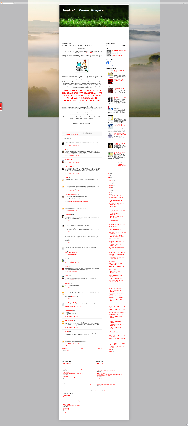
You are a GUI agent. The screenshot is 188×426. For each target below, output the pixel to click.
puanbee (67, 331)
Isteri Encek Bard (68, 159)
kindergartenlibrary (69, 310)
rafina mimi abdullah (69, 320)
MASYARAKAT (75, 134)
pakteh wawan (68, 214)
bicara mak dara (68, 206)
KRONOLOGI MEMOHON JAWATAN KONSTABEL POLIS (120, 134)
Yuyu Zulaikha (100, 378)
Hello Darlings (99, 379)
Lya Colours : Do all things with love (70, 368)
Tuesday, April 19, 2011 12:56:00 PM (72, 220)
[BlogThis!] (87, 133)
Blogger (104, 390)
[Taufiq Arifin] (107, 63)
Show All (91, 384)
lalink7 (66, 266)
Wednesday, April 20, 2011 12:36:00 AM (73, 306)
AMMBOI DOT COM (101, 373)
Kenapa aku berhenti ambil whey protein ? (104, 364)
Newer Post (64, 348)
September (111, 185)
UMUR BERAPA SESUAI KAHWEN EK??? (117, 312)
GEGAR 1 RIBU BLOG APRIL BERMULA (117, 338)
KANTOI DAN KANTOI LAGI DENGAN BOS (117, 224)
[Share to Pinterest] (91, 133)
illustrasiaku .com (100, 383)
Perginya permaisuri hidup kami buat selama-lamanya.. (73, 369)
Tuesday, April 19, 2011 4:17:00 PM (72, 279)
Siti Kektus (65, 376)
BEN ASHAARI (100, 363)
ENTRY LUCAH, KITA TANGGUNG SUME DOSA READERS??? (117, 220)
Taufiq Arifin (108, 61)
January (110, 353)
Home (82, 348)
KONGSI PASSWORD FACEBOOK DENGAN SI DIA (119, 125)
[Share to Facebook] (90, 133)
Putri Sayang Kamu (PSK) (70, 302)
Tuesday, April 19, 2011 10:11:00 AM (72, 181)
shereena (67, 339)
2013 (109, 175)
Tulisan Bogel (66, 380)
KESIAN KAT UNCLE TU (113, 239)
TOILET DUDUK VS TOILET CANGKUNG (117, 266)
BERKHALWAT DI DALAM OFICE (115, 274)
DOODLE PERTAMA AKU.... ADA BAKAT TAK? (119, 153)
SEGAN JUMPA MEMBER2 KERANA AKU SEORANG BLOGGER (117, 214)
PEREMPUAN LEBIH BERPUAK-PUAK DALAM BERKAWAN (116, 347)
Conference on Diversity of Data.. (69, 364)
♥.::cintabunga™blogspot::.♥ (71, 194)
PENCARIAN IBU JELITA (114, 267)
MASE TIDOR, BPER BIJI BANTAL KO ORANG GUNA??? (116, 264)
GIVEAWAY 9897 (112, 261)
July (110, 189)
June (110, 190)
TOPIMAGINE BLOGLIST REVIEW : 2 (116, 304)
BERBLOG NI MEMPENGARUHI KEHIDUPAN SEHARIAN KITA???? (116, 236)
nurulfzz (66, 246)
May (110, 192)
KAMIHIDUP (67, 283)
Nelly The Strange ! (67, 363)
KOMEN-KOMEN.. (68, 166)
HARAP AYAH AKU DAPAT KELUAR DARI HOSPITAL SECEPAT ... (117, 281)
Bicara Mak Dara (66, 404)
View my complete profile (117, 55)
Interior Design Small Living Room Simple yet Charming (73, 373)
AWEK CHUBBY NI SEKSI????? (115, 238)
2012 (109, 177)
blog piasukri (66, 408)
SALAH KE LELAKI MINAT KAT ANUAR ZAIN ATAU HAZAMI (116, 258)
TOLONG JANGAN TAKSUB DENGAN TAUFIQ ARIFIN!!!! (116, 217)
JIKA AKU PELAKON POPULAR (115, 288)
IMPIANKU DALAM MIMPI (114, 341)
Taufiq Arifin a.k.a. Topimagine (119, 50)
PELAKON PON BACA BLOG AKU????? (117, 230)
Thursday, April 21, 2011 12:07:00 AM (72, 343)
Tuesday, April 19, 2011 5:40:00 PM (72, 287)
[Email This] (86, 133)
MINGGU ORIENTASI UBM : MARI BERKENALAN (115, 276)
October (110, 183)
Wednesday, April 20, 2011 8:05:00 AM (72, 327)
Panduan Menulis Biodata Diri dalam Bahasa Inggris (106, 384)
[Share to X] (88, 133)
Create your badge (109, 65)
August (110, 187)
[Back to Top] (187, 425)
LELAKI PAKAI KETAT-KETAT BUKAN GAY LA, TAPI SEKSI (119, 144)
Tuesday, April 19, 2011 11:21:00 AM (72, 203)
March (110, 349)
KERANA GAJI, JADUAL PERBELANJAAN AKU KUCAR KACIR (117, 222)
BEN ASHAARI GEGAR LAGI (114, 260)
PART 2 (91, 52)
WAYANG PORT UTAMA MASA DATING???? (115, 328)
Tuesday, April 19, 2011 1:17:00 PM (72, 242)
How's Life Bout (66, 372)
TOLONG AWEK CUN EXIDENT (115, 199)
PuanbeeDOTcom (66, 395)
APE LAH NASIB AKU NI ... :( (114, 226)
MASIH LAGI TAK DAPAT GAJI (115, 195)
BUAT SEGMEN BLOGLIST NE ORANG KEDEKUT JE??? (116, 325)
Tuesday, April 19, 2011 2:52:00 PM (72, 262)
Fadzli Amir (67, 184)
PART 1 (86, 52)
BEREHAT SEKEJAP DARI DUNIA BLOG (119, 89)
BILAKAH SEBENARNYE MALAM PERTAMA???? (115, 201)
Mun (66, 258)
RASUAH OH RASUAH (113, 340)
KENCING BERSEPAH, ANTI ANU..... (116, 278)
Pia (65, 149)
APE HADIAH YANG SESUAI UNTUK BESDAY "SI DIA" (116, 331)
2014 (109, 173)
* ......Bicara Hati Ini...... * (68, 412)
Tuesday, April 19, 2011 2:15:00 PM (72, 254)
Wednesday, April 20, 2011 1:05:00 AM (72, 316)
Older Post (100, 348)
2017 (109, 172)
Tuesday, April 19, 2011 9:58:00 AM (72, 155)
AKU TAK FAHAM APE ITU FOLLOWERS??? (119, 107)
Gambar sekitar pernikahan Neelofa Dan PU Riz (71, 405)
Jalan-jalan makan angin (67, 409)
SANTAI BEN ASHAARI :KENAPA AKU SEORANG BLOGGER (116, 204)
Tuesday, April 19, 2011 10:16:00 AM (72, 190)
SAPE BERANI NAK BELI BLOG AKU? (116, 314)
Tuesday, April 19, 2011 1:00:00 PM (72, 231)
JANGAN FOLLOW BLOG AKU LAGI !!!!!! (117, 309)
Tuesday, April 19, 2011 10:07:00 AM (72, 173)
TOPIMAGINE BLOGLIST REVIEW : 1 (116, 311)
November (111, 182)
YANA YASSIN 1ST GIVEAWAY (115, 295)
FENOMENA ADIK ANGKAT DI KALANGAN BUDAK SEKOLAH (117, 209)
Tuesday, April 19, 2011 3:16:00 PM (72, 271)
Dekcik (66, 224)
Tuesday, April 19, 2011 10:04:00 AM (72, 162)
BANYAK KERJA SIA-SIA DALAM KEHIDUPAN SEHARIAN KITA (115, 333)
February (111, 351)
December (111, 180)
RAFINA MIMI (66, 399)
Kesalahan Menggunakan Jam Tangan (70, 377)
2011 (109, 178)
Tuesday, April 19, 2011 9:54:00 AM (72, 145)
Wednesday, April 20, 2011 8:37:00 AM (72, 335)
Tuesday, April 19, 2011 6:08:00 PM (72, 298)
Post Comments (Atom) (71, 350)
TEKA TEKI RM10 (112, 206)
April (110, 194)
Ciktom (98, 368)
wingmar (95, 390)
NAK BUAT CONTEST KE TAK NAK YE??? (117, 197)
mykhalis (67, 275)
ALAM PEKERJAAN (68, 134)
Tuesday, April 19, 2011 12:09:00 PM (72, 210)
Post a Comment (67, 345)
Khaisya (66, 177)
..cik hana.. (67, 141)
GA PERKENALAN (112, 269)
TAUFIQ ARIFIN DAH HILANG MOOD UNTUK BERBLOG (116, 250)
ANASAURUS (74, 296)
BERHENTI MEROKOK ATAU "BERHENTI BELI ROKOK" (119, 80)
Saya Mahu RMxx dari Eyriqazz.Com (116, 297)
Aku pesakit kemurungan (67, 396)
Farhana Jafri (68, 291)
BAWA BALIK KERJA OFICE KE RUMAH (117, 252)
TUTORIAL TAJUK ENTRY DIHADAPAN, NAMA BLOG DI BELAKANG (117, 229)
